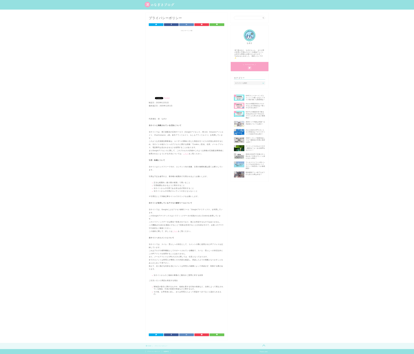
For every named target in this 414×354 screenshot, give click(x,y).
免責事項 (166, 351)
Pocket (167, 98)
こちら (186, 154)
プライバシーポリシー (153, 351)
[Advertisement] (186, 47)
